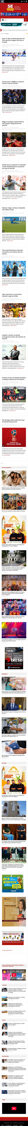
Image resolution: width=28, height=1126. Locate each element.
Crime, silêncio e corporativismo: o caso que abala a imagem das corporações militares (16, 1084)
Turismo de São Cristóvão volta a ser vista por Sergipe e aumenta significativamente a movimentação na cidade (17, 990)
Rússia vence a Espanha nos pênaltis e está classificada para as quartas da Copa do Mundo (14, 166)
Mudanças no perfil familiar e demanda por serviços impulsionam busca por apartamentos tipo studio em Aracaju (17, 1069)
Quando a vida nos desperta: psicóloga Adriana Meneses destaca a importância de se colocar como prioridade (17, 1034)
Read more (5, 72)
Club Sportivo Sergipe (8, 45)
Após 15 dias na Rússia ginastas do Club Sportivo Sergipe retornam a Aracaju (13, 40)
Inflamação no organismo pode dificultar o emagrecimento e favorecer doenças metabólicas (15, 1077)
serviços (10, 300)
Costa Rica (16, 213)
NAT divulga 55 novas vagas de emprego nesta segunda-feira (13, 756)
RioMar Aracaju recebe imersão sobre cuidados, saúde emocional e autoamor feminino (13, 488)
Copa (8, 342)
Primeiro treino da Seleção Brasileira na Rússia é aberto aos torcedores (14, 378)
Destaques (12, 44)
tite (2, 258)
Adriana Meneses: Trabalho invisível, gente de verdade (17, 1049)
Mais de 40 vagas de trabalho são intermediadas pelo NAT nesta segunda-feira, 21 (13, 735)
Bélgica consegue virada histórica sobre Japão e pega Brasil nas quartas (13, 123)
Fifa (13, 425)
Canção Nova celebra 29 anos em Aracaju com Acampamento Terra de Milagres (13, 545)
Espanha (13, 171)
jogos (21, 299)
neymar (20, 213)
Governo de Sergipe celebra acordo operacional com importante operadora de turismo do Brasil (16, 1012)
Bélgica (5, 128)
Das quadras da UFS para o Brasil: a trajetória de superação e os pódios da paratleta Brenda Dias (17, 1092)
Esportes (16, 44)
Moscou (22, 171)
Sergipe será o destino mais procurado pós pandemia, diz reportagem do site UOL (15, 1005)
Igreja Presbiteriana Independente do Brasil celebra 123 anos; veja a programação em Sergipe (14, 819)
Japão (16, 128)
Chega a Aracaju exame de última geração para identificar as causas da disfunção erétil (16, 1042)
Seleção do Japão (8, 129)
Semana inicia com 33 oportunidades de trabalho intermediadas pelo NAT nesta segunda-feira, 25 (14, 692)
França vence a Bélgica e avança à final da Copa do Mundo (13, 82)
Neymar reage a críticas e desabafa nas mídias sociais (13, 209)
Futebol (15, 425)
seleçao (22, 257)
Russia (7, 46)
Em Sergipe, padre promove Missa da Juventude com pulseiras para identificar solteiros (13, 842)
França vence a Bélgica (15, 86)
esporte (11, 342)
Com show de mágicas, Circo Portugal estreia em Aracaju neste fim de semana (14, 640)
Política (21, 1125)
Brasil (5, 213)
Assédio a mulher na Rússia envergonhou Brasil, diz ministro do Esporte (13, 337)
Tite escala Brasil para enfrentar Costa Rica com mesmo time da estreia (12, 252)
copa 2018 (6, 425)
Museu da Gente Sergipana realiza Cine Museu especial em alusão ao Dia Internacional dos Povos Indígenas (13, 593)
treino (7, 384)
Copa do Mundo (7, 86)
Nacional (12, 340)
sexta (13, 300)
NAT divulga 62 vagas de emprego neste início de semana (14, 712)
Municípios (17, 298)
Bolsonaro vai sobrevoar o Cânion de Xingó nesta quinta (16, 998)
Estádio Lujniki (18, 171)
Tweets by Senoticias (7, 950)
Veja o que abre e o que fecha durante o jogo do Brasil (12, 295)
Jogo (15, 382)
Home (2, 1125)
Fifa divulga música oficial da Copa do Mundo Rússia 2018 (13, 421)
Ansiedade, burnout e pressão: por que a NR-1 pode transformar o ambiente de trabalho (16, 1061)
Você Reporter (8, 1125)
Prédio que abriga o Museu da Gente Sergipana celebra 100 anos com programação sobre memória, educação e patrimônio (13, 569)
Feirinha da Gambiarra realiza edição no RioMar (13, 511)
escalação (16, 257)
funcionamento (17, 299)
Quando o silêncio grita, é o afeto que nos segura (16, 1024)
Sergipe (17, 342)
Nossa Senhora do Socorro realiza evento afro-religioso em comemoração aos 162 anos (13, 617)
